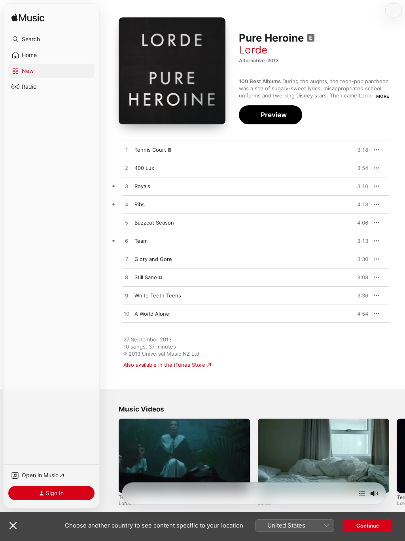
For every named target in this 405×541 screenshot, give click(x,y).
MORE (382, 96)
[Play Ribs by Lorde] (126, 204)
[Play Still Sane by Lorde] (126, 277)
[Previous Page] (110, 456)
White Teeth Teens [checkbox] (157, 295)
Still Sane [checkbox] (145, 277)
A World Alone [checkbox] (151, 314)
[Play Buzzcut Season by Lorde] (126, 223)
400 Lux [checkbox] (144, 168)
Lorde (253, 50)
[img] (27, 18)
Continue (367, 525)
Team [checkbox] (141, 241)
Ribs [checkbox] (139, 204)
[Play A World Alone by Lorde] (126, 314)
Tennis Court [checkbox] (150, 150)
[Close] (13, 525)
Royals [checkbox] (142, 186)
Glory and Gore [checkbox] (153, 259)
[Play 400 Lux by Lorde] (126, 168)
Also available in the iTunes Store (164, 365)
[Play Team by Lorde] (126, 241)
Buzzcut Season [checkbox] (154, 222)
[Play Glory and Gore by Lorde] (126, 259)
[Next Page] (397, 456)
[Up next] (362, 493)
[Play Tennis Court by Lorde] (126, 150)
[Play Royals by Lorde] (126, 186)
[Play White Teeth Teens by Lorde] (126, 295)
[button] (51, 39)
